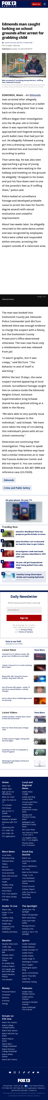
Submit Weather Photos (28, 882)
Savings (5, 1003)
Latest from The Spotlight (28, 910)
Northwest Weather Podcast (30, 1003)
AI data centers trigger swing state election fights (15, 740)
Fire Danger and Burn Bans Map (8, 970)
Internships (6, 816)
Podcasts (27, 988)
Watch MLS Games (9, 1059)
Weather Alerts (8, 955)
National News (8, 861)
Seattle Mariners (28, 947)
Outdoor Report (28, 889)
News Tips (6, 786)
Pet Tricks (26, 869)
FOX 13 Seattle (7, 46)
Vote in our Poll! (13, 641)
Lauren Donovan (10, 43)
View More (39, 650)
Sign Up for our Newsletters (8, 793)
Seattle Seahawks (29, 944)
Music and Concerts (10, 876)
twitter (33, 1072)
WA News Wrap (8, 858)
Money (5, 988)
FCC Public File (8, 830)
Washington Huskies (30, 962)
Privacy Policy (26, 629)
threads (29, 1072)
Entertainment (7, 870)
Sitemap (5, 899)
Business (5, 997)
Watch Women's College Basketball (9, 1050)
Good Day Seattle (27, 853)
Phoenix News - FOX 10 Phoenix (28, 844)
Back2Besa (26, 897)
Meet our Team (8, 797)
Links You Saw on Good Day (29, 893)
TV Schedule (7, 805)
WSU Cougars (27, 965)
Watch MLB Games (9, 1030)
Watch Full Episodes (30, 915)
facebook (19, 1072)
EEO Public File (8, 833)
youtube (10, 1072)
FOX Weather (7, 979)
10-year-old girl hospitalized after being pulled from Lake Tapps (29, 565)
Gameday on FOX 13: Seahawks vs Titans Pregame (15, 751)
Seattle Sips (6, 923)
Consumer (6, 879)
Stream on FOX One (8, 1017)
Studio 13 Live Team (7, 913)
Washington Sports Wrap (29, 968)
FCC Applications (8, 836)
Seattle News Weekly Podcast (28, 992)
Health (4, 882)
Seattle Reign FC (28, 959)
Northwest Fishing (29, 982)
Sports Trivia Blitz (29, 976)
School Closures (28, 886)
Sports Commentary (30, 973)
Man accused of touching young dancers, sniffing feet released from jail (22, 81)
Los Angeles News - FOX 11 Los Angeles (30, 839)
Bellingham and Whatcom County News (29, 824)
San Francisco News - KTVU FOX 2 (30, 833)
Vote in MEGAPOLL (29, 866)
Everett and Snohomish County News (29, 809)
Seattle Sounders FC (30, 950)
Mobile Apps (7, 789)
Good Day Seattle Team (29, 862)
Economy (5, 1000)
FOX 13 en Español (9, 893)
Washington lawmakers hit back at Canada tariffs (15, 762)
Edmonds (16, 46)
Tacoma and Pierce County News (30, 803)
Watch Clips (6, 909)
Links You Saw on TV (9, 801)
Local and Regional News (27, 785)
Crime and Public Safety (17, 487)
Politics (5, 864)
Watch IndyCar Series (8, 1040)
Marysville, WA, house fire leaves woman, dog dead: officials (15, 677)
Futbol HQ (26, 979)
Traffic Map (6, 947)
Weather (7, 940)
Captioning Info (8, 827)
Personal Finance (9, 991)
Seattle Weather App (8, 951)
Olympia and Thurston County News (28, 817)
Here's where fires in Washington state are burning (17, 699)
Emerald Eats (7, 920)
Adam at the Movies (30, 872)
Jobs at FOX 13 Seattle (8, 812)
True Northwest (28, 878)
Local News (6, 855)
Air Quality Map (8, 963)
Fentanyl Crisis (27, 929)
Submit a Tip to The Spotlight (30, 933)
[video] (40, 719)
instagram (15, 1072)
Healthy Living (7, 885)
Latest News (9, 649)
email (38, 1072)
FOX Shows (6, 808)
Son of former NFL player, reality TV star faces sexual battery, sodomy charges (16, 689)
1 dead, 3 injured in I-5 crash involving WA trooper (17, 666)
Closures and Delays (7, 959)
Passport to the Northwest (8, 927)
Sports (25, 940)
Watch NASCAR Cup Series (10, 1034)
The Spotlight (29, 905)
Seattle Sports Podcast (27, 998)
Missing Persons (28, 926)
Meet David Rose (29, 918)
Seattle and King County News (28, 798)
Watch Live (36, 4)
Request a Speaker (9, 819)
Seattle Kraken (28, 956)
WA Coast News (28, 829)
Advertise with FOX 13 (9, 823)
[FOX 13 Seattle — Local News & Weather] (9, 4)
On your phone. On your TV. (19, 500)
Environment (7, 888)
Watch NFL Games (9, 1022)
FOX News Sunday (9, 896)
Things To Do (27, 875)
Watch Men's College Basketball (9, 1045)
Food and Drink (8, 873)
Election (5, 867)
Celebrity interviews (9, 932)
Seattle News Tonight (27, 793)
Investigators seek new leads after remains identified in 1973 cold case (31, 554)
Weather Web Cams (10, 944)
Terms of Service (25, 632)
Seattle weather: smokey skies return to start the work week (16, 718)
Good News (6, 891)
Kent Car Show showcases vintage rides (15, 729)
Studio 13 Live (9, 905)
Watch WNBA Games (7, 1055)
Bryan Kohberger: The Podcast (29, 1008)
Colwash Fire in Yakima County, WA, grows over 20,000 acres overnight (16, 655)
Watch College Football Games (8, 1026)
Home (5, 782)
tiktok (24, 1072)
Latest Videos (9, 712)
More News (8, 851)
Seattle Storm (27, 953)
